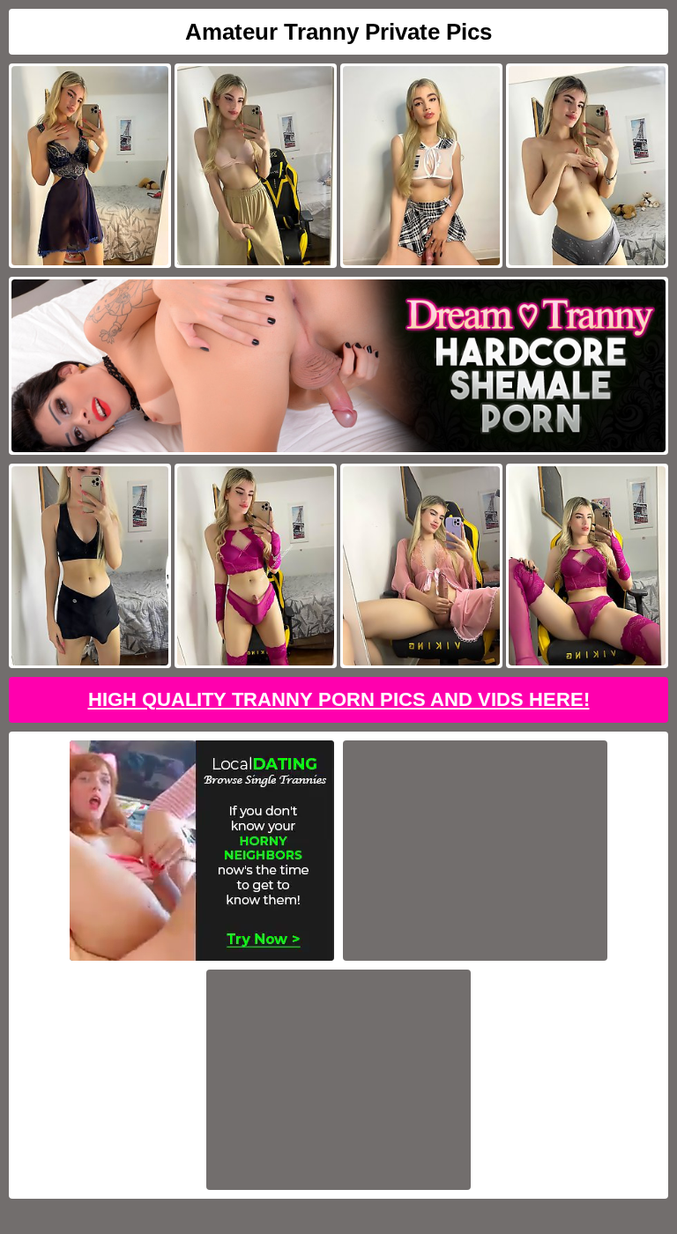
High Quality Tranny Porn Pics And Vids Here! (339, 699)
